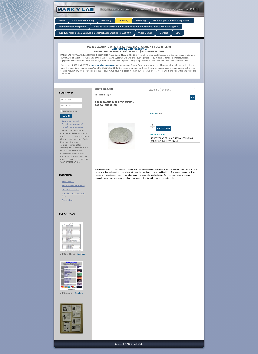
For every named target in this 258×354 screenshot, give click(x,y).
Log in (66, 115)
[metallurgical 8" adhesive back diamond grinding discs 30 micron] (121, 136)
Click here (80, 254)
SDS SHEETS (68, 181)
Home (62, 20)
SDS (178, 33)
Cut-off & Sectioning (83, 20)
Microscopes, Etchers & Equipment (171, 20)
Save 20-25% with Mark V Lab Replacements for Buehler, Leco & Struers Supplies (135, 26)
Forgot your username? (72, 124)
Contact (164, 33)
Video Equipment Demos (73, 185)
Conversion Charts (70, 189)
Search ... (154, 89)
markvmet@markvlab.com (129, 49)
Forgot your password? (72, 127)
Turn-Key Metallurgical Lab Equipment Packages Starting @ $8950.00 (95, 33)
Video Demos (145, 33)
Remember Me (70, 111)
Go (192, 97)
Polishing (141, 20)
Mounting (106, 20)
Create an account (71, 121)
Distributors (67, 200)
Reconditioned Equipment (72, 26)
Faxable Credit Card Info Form (73, 194)
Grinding (123, 20)
